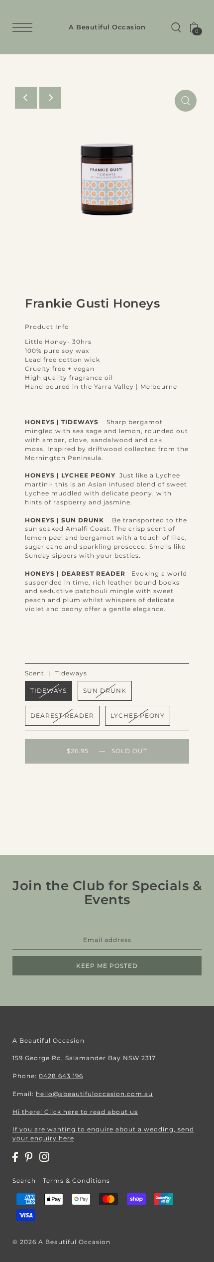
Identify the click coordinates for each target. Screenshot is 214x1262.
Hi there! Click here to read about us (75, 1111)
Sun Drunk (104, 690)
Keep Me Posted (107, 965)
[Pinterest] (29, 1157)
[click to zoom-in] (186, 101)
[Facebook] (15, 1157)
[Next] (50, 98)
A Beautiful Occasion (107, 27)
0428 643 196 (61, 1076)
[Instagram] (44, 1157)
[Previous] (26, 98)
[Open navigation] (24, 27)
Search (24, 1180)
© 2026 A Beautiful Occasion (61, 1242)
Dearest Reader (62, 715)
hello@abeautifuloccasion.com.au (94, 1094)
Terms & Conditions (76, 1180)
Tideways (48, 690)
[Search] (176, 27)
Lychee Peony (137, 715)
